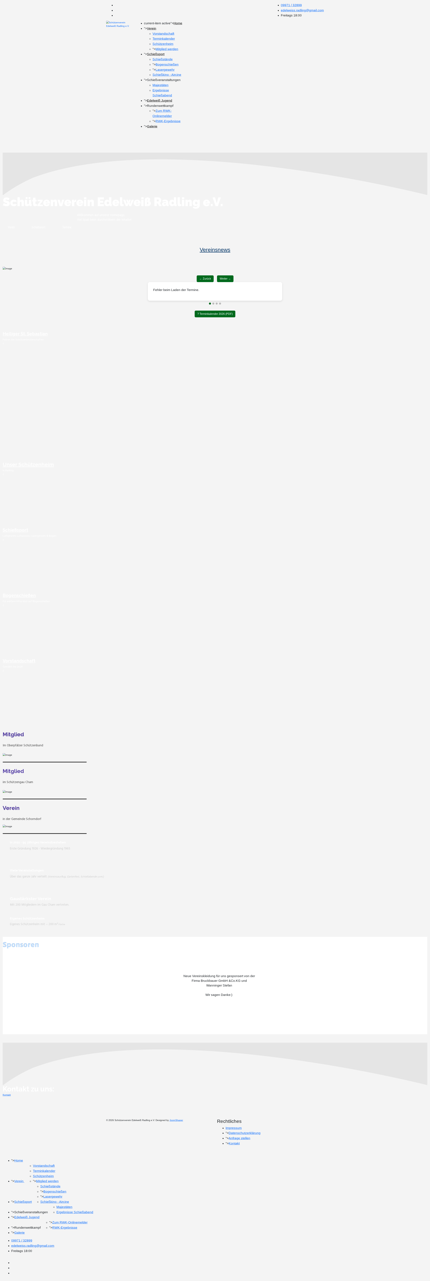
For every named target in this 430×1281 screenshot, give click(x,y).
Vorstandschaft (163, 33)
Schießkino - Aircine (167, 74)
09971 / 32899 (291, 5)
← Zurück (205, 278)
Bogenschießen (167, 64)
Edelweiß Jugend (159, 100)
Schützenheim (163, 44)
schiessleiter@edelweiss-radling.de (225, 304)
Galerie (152, 126)
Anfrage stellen (239, 1152)
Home (178, 23)
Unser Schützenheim (28, 479)
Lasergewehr (165, 69)
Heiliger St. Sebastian (25, 348)
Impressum (234, 1142)
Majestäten (160, 85)
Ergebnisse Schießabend (74, 1226)
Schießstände (163, 59)
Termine (66, 227)
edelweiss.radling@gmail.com (302, 10)
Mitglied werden (167, 49)
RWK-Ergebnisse (168, 121)
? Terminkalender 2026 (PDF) (215, 328)
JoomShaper (176, 1134)
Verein (151, 28)
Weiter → (225, 278)
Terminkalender (164, 38)
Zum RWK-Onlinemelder (70, 1236)
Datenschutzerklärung (245, 1147)
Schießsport (155, 54)
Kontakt (7, 1109)
